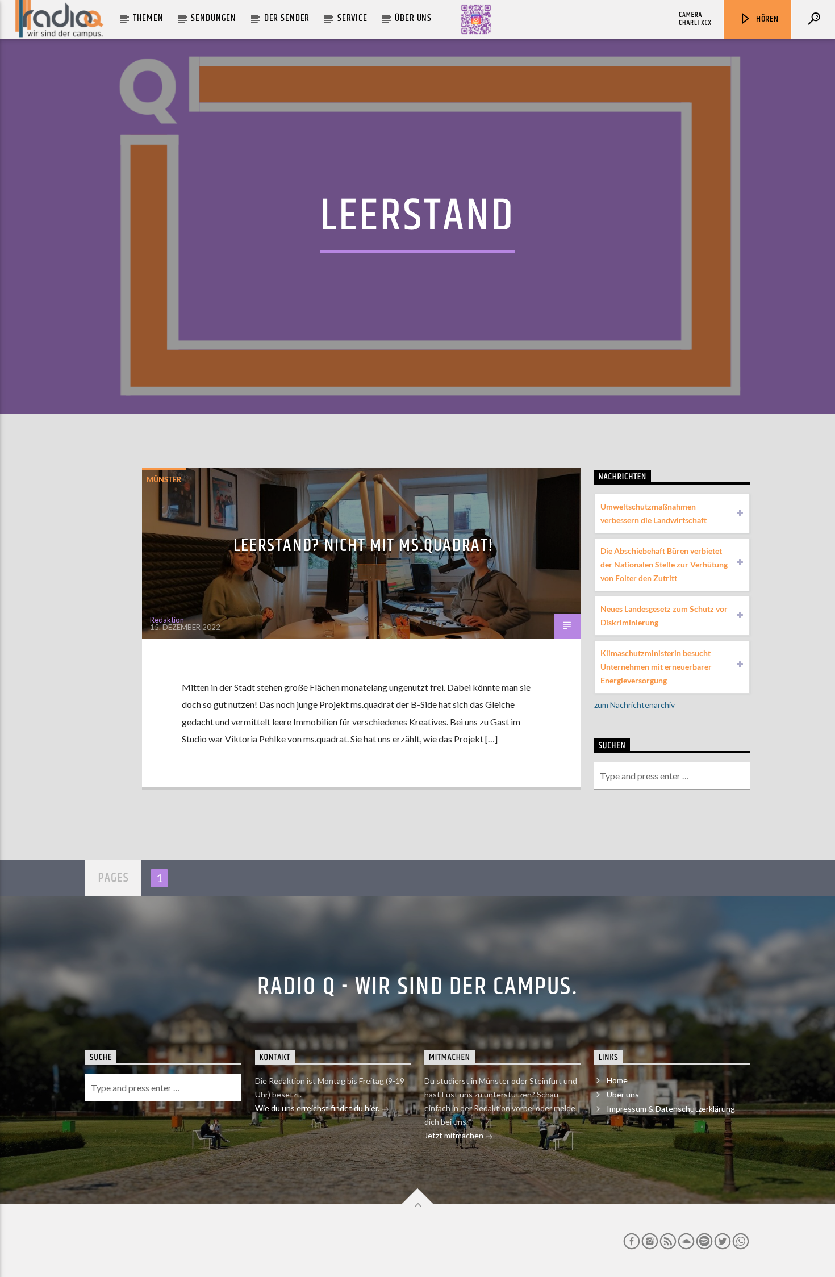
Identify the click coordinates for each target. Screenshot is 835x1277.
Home (617, 1080)
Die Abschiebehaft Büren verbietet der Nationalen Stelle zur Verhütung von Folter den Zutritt (664, 564)
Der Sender (287, 18)
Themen (148, 18)
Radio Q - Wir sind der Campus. (417, 987)
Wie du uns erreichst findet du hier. (318, 1108)
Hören (766, 19)
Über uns (413, 18)
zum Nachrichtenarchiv (634, 705)
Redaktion (167, 619)
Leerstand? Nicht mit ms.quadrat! (363, 546)
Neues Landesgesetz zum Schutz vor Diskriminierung (664, 615)
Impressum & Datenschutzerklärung (671, 1108)
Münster (164, 479)
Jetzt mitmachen (454, 1135)
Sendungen (213, 18)
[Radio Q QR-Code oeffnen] (476, 19)
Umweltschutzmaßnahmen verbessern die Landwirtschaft (653, 513)
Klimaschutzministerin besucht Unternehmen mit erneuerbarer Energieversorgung (656, 666)
